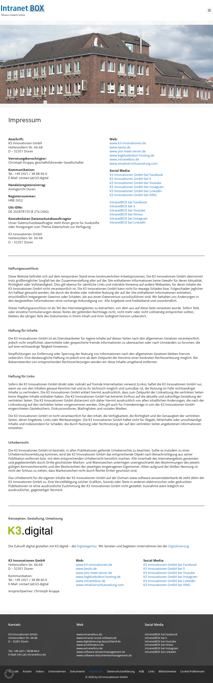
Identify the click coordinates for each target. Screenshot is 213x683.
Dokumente (77, 671)
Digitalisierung (178, 546)
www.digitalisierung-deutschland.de (99, 641)
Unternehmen (57, 671)
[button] (9, 674)
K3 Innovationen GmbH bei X (130, 179)
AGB (141, 671)
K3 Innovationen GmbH (113, 677)
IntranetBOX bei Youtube (127, 210)
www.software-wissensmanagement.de (101, 652)
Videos (40, 671)
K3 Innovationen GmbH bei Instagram (137, 187)
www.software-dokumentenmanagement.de (104, 655)
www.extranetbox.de (90, 648)
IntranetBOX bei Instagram (129, 218)
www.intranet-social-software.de (96, 638)
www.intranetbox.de (124, 159)
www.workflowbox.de (90, 645)
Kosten (27, 671)
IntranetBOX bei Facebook (128, 202)
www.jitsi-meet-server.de (128, 151)
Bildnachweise (167, 671)
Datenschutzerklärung (121, 671)
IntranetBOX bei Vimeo (126, 214)
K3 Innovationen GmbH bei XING (133, 195)
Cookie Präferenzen (192, 671)
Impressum (96, 671)
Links (151, 671)
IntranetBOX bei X (122, 206)
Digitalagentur (87, 546)
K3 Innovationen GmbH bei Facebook (136, 175)
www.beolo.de (120, 147)
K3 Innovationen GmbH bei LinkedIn (136, 191)
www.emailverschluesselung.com (133, 163)
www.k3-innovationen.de (128, 143)
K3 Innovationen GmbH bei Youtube (135, 183)
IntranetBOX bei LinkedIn (128, 222)
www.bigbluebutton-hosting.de (132, 155)
